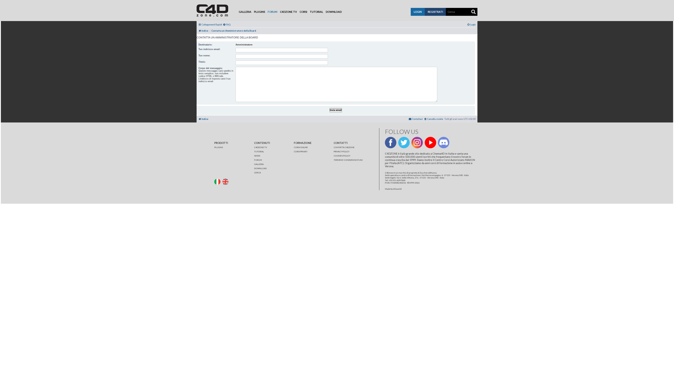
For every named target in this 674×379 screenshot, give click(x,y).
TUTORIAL (259, 151)
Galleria (245, 12)
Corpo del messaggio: (211, 68)
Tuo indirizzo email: (209, 49)
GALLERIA (259, 164)
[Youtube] (430, 142)
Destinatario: (205, 44)
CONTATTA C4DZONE (344, 147)
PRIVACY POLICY (341, 151)
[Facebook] (390, 142)
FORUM (258, 160)
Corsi (303, 12)
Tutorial (316, 12)
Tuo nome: (204, 55)
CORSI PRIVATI (300, 151)
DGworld (397, 189)
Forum (272, 12)
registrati (435, 11)
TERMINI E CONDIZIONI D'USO (348, 160)
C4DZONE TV (260, 147)
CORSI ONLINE (301, 147)
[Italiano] (218, 181)
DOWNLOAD (260, 168)
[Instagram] (417, 142)
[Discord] (443, 142)
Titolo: (202, 62)
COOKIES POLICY (342, 155)
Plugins (259, 12)
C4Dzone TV (288, 12)
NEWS (257, 155)
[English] (226, 181)
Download (334, 12)
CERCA (257, 172)
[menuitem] (227, 24)
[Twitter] (404, 142)
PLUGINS (218, 147)
